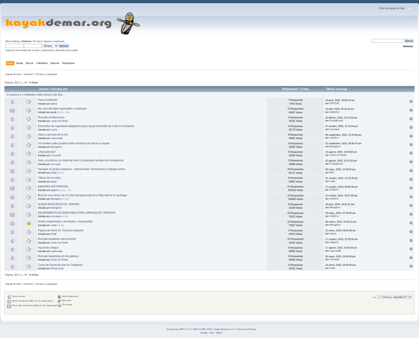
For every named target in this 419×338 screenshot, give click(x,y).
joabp (54, 172)
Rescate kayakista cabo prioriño (57, 238)
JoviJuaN (56, 155)
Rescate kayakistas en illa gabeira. (58, 256)
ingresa (48, 41)
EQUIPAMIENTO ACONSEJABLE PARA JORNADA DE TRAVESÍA (76, 212)
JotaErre (334, 137)
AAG (331, 172)
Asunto (44, 89)
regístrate (59, 41)
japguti (54, 190)
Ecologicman (336, 120)
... (23, 82)
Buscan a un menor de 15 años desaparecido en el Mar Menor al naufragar (82, 195)
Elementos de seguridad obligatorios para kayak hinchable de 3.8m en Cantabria (86, 126)
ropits (332, 181)
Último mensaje (337, 89)
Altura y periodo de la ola (53, 134)
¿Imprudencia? (47, 151)
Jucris (54, 129)
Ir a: (375, 297)
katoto (333, 233)
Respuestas (290, 89)
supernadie (57, 138)
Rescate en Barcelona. (51, 117)
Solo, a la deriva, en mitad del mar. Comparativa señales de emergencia (80, 160)
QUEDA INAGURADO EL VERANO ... (60, 204)
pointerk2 (334, 112)
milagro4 (334, 242)
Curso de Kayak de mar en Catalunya (60, 264)
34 (25, 82)
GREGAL (335, 103)
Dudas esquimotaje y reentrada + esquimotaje (65, 221)
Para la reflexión (47, 99)
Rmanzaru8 (57, 268)
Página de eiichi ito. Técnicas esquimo (61, 230)
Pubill (53, 234)
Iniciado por (59, 89)
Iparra (54, 103)
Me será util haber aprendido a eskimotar (62, 108)
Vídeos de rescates (49, 177)
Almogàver (56, 147)
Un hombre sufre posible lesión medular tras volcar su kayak (74, 143)
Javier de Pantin (59, 121)
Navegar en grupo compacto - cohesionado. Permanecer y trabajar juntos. (82, 169)
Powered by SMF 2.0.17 (179, 329)
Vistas (305, 89)
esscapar (335, 129)
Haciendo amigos (48, 247)
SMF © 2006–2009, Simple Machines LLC (214, 329)
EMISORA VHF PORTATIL (53, 186)
